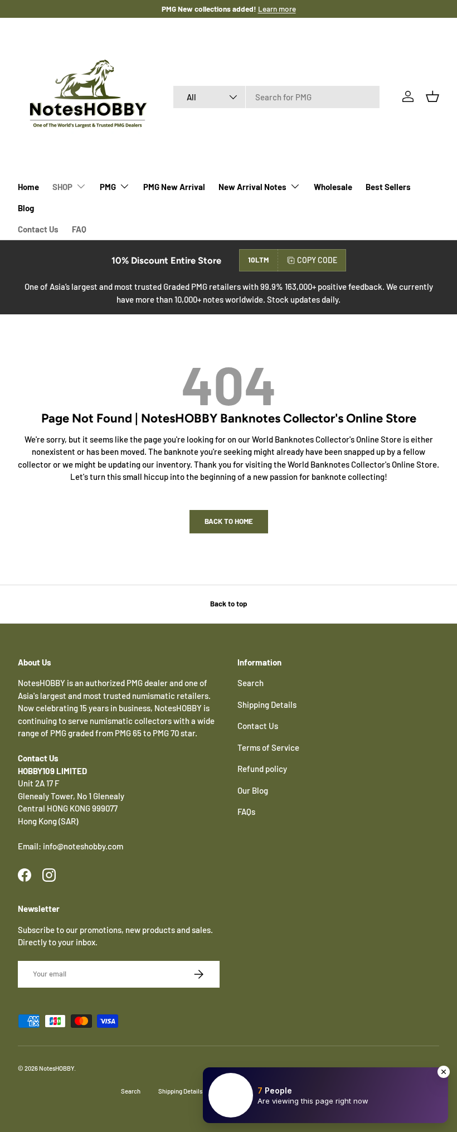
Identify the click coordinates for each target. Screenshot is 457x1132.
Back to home (229, 521)
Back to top (228, 603)
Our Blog (252, 790)
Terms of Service (268, 747)
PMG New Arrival (174, 187)
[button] (432, 96)
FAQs (246, 812)
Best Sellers (388, 187)
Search (250, 683)
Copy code (317, 260)
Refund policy (262, 769)
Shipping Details (266, 704)
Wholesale (333, 187)
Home (28, 187)
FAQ (79, 229)
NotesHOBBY (56, 1068)
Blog (26, 208)
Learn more (277, 8)
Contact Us (38, 229)
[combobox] (276, 97)
